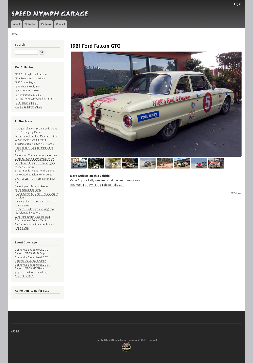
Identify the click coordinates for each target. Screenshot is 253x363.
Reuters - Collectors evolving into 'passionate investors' (34, 211)
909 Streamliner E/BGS (28, 106)
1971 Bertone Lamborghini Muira (33, 98)
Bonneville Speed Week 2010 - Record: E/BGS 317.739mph (32, 266)
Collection (30, 24)
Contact (60, 24)
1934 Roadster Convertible (30, 78)
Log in (237, 4)
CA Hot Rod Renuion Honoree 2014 (35, 174)
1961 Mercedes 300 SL (28, 94)
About (16, 24)
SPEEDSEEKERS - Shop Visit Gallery (34, 143)
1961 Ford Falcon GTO (27, 90)
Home (14, 34)
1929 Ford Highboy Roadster (31, 74)
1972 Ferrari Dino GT (26, 102)
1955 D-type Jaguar (25, 82)
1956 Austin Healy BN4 (27, 86)
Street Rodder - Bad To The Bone (34, 170)
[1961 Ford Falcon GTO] (156, 155)
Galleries (46, 24)
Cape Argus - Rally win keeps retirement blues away (105, 180)
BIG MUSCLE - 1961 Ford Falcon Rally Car (97, 185)
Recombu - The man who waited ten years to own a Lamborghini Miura (36, 157)
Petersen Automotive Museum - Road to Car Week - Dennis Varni (36, 138)
